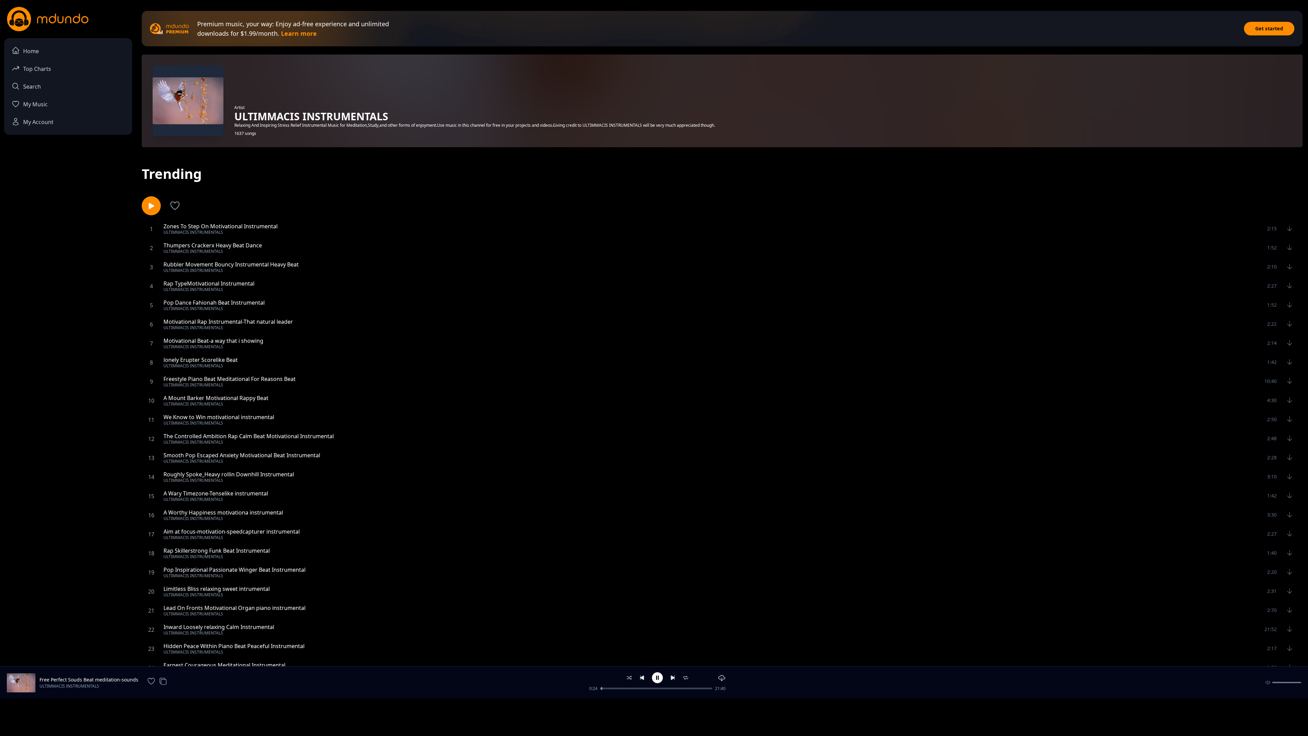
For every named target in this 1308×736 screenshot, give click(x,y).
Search (32, 86)
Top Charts (37, 69)
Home (31, 51)
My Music (35, 104)
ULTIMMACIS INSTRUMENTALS (69, 686)
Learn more (299, 33)
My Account (38, 122)
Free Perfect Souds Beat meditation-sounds (89, 679)
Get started (1269, 28)
